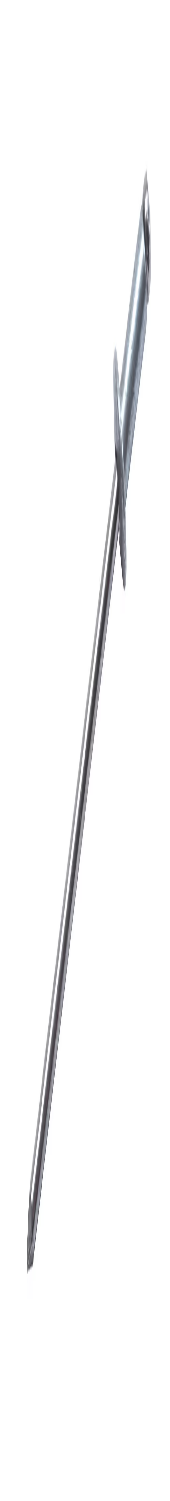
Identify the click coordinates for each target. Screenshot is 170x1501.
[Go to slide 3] (10, 394)
